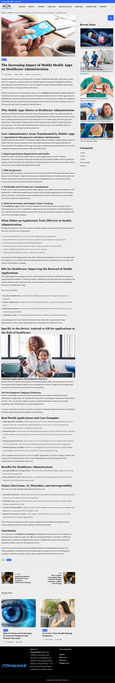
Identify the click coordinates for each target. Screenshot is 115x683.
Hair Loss (51, 7)
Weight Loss (91, 7)
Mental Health (65, 7)
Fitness (41, 7)
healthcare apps (12, 206)
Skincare (79, 7)
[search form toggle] (112, 6)
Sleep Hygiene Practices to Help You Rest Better (96, 48)
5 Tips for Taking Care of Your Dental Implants (95, 121)
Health (22, 7)
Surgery (103, 7)
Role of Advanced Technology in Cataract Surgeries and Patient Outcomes (17, 635)
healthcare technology (25, 534)
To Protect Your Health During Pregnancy (57, 634)
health (45, 93)
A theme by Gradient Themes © (57, 680)
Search (111, 17)
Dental (32, 7)
